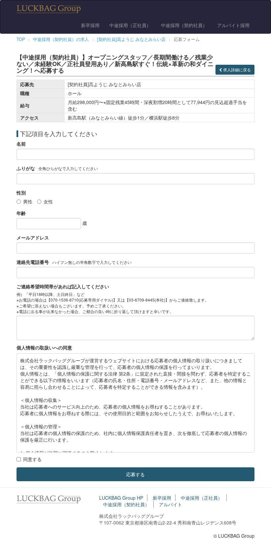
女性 (48, 201)
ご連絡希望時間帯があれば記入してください (63, 286)
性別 (21, 192)
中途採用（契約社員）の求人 (61, 39)
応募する (135, 474)
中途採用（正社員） (130, 25)
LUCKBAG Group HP (121, 497)
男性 (27, 201)
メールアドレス (33, 237)
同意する (32, 459)
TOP (21, 39)
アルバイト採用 (233, 25)
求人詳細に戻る (236, 69)
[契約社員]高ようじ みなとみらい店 (131, 39)
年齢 (21, 213)
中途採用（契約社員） (184, 25)
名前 (21, 143)
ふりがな (26, 168)
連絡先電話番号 (33, 262)
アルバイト (170, 504)
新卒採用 (90, 25)
